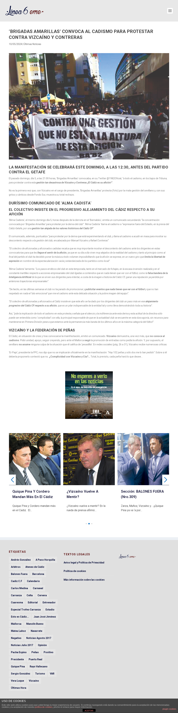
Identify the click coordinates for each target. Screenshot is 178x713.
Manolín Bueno (34, 623)
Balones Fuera (19, 574)
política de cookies (43, 707)
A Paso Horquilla (45, 559)
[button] (86, 523)
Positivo (48, 652)
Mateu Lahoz (18, 631)
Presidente (17, 659)
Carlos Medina (19, 588)
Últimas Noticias (32, 44)
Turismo (40, 673)
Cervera (42, 595)
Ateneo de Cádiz (34, 567)
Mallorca (16, 623)
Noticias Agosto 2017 (38, 638)
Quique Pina (18, 666)
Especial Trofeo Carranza (26, 609)
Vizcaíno (34, 680)
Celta (30, 595)
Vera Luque (17, 680)
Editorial (33, 602)
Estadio (50, 609)
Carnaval (38, 588)
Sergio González (20, 673)
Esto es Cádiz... (20, 616)
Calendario (33, 581)
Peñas (35, 652)
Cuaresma (17, 602)
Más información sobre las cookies (84, 579)
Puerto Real (35, 659)
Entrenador (49, 602)
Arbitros (16, 567)
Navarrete (36, 631)
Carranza (16, 595)
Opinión (42, 645)
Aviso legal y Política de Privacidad (84, 562)
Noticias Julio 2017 (22, 645)
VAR (52, 673)
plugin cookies (169, 709)
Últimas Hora (18, 687)
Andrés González (21, 559)
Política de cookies (75, 571)
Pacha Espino (19, 652)
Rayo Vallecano (38, 666)
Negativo (16, 638)
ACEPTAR (89, 711)
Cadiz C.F (16, 581)
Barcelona (38, 574)
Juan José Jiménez (45, 616)
